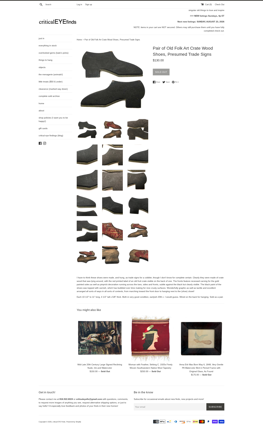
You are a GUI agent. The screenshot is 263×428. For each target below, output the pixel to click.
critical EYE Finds (59, 422)
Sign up (88, 5)
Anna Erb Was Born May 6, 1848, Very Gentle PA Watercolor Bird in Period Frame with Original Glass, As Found (201, 368)
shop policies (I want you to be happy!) (53, 119)
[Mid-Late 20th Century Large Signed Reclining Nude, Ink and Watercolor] (100, 338)
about (41, 110)
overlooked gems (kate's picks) (53, 53)
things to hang (45, 60)
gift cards (43, 128)
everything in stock (48, 45)
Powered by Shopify (73, 422)
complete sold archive (49, 96)
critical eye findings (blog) (51, 135)
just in (41, 38)
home (41, 103)
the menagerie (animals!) (51, 74)
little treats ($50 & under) (51, 81)
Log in (79, 5)
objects (42, 67)
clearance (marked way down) (53, 89)
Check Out (219, 5)
